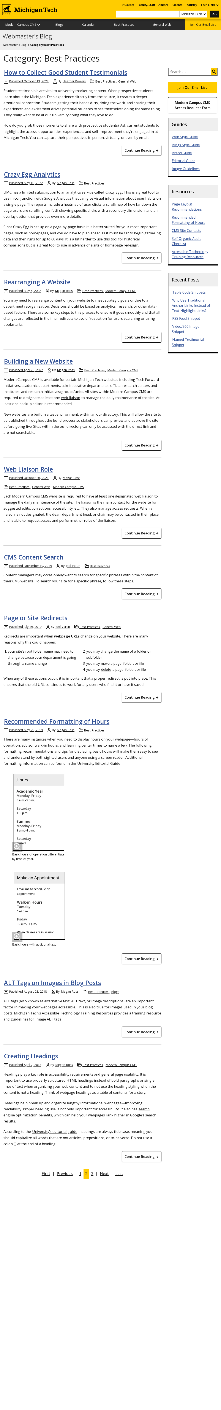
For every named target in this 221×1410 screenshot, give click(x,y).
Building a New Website (38, 361)
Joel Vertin (73, 566)
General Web (162, 24)
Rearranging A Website (37, 282)
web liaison (70, 397)
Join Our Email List (203, 24)
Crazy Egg (114, 192)
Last (119, 1173)
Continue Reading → (142, 150)
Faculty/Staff (146, 5)
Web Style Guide (185, 137)
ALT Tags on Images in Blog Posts (52, 983)
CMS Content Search (33, 557)
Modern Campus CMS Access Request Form (192, 105)
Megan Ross (65, 183)
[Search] (214, 71)
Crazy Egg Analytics (32, 174)
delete (106, 669)
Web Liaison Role (28, 469)
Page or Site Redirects (35, 618)
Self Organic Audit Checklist (186, 241)
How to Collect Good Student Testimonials (65, 72)
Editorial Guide (183, 160)
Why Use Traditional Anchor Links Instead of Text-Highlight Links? (191, 305)
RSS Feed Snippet (186, 318)
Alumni (163, 5)
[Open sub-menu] (217, 5)
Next (104, 1173)
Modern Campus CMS (20, 24)
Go (214, 14)
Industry (191, 5)
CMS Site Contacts (186, 230)
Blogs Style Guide (186, 145)
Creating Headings (31, 1056)
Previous (65, 1173)
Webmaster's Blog (27, 36)
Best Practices (124, 24)
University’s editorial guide (54, 1131)
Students (128, 5)
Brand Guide (182, 153)
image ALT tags (48, 1019)
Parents (177, 5)
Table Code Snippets (189, 292)
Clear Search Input (176, 14)
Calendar (88, 24)
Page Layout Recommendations (187, 207)
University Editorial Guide (98, 763)
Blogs (59, 24)
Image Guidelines (186, 168)
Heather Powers (74, 81)
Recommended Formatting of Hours (56, 721)
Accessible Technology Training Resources (190, 254)
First (46, 1173)
